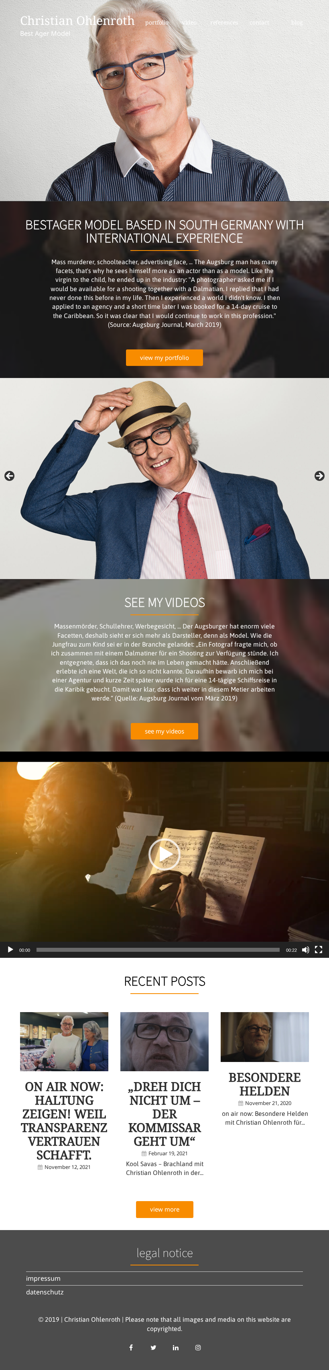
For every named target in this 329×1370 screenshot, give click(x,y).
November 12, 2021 (68, 1167)
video (189, 22)
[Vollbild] (319, 950)
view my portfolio (164, 357)
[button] (164, 854)
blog (297, 22)
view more (164, 1209)
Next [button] (319, 476)
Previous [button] (10, 476)
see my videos (164, 731)
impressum (43, 1278)
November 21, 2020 (268, 1103)
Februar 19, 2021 (168, 1153)
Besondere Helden (265, 1084)
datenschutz (45, 1292)
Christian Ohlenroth (77, 20)
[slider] (158, 950)
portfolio (157, 22)
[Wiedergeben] (10, 950)
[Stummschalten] (306, 950)
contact (259, 22)
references (224, 22)
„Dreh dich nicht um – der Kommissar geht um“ (164, 1113)
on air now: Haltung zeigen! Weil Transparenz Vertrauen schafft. (64, 1120)
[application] (164, 855)
